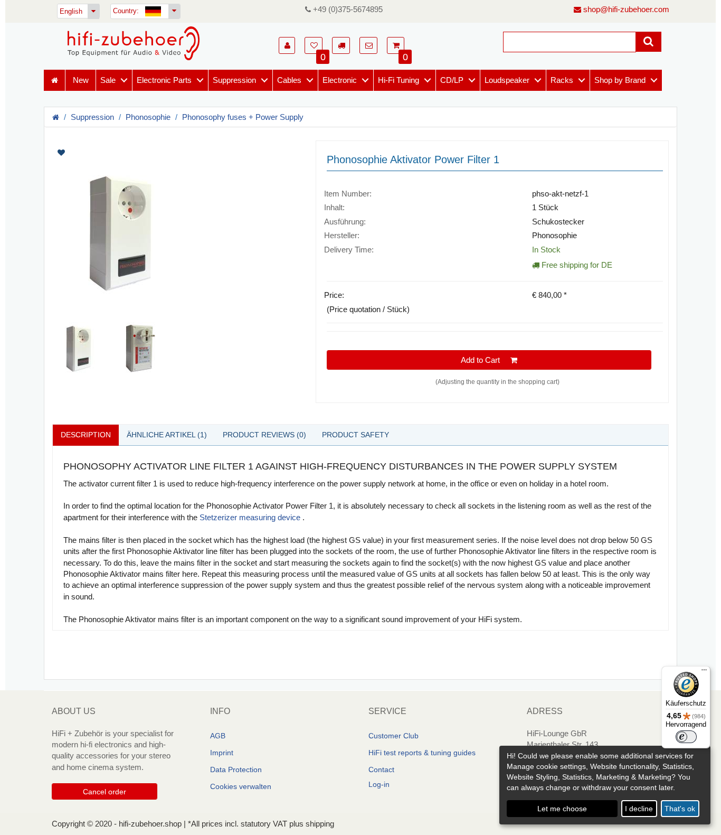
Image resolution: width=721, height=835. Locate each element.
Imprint (221, 752)
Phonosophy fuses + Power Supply (242, 116)
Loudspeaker (507, 80)
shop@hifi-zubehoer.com (625, 9)
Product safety (355, 434)
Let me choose (562, 808)
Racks (562, 80)
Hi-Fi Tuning (398, 80)
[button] (287, 45)
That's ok (680, 808)
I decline (639, 808)
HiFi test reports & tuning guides (422, 752)
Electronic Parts (164, 80)
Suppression (234, 80)
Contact (381, 769)
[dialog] (604, 785)
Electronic (339, 80)
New (81, 80)
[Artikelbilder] (176, 257)
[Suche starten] (648, 42)
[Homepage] (134, 43)
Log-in (379, 784)
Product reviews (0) (264, 434)
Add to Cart (485, 359)
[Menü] (704, 672)
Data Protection (236, 769)
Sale (108, 80)
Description (86, 434)
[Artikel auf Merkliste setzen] (116, 152)
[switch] (686, 736)
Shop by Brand (620, 80)
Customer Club (393, 735)
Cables (289, 80)
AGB (217, 735)
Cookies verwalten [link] (240, 786)
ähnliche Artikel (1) (167, 434)
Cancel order (104, 791)
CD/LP (451, 80)
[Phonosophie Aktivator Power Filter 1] (176, 233)
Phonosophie (148, 116)
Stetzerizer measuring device (250, 517)
